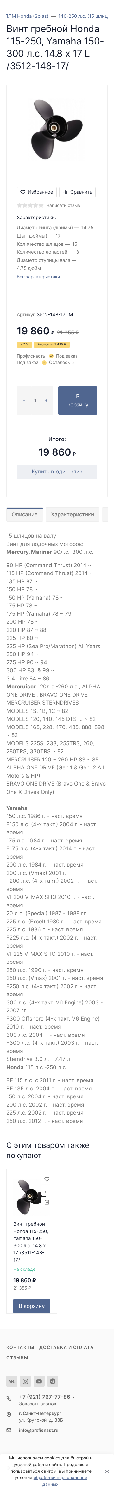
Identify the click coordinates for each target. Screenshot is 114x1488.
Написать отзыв (63, 205)
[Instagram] (25, 1381)
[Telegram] (52, 1381)
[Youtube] (39, 1381)
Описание (25, 514)
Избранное (40, 192)
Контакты (20, 1347)
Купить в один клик (57, 471)
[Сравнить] (46, 1190)
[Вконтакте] (11, 1381)
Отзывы (17, 1357)
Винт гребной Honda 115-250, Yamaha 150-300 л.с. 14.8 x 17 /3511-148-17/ (30, 1242)
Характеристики (72, 514)
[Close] (105, 1471)
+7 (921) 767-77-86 (44, 1397)
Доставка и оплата (66, 1347)
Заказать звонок (37, 1404)
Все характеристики (38, 276)
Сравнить (81, 192)
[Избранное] (46, 1179)
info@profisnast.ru (38, 1430)
